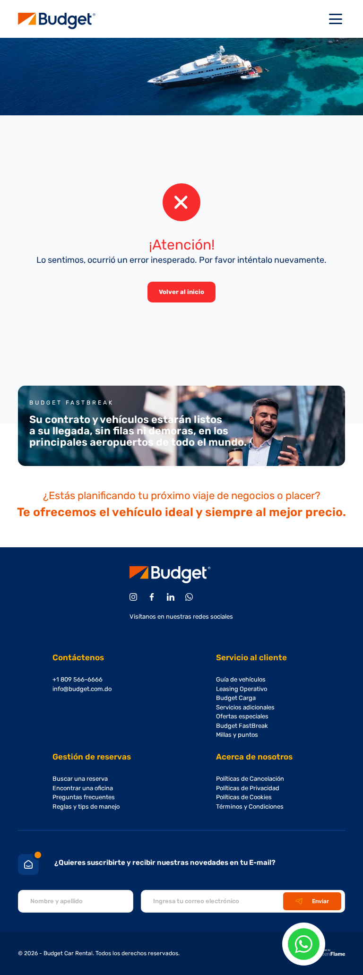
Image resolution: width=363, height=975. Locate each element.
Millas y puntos (237, 734)
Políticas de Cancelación (250, 778)
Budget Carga (236, 697)
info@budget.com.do (82, 688)
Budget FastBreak (242, 725)
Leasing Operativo (241, 688)
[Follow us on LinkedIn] (172, 597)
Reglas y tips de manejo (86, 806)
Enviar (320, 901)
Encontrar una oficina (82, 788)
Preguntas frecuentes (83, 797)
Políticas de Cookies (244, 797)
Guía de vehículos (241, 679)
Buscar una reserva (80, 778)
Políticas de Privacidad (247, 788)
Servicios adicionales (245, 707)
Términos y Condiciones (250, 806)
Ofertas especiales (242, 716)
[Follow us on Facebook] (153, 597)
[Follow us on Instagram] (135, 597)
